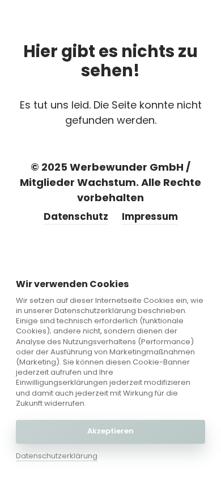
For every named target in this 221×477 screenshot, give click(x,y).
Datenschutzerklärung (56, 456)
